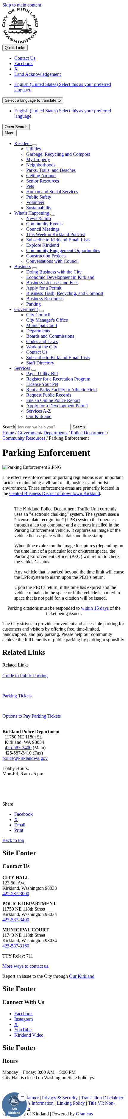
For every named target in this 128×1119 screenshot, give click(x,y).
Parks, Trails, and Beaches (51, 170)
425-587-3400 (18, 747)
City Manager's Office (47, 320)
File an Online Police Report (53, 400)
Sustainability (38, 207)
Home (8, 432)
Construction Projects (46, 255)
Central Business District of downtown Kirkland (54, 493)
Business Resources (44, 298)
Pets (30, 186)
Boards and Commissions (50, 336)
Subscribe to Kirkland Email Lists (58, 239)
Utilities (33, 148)
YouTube (23, 1029)
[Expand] (34, 145)
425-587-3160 (15, 945)
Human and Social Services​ (52, 191)
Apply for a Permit (43, 287)
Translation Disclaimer (102, 1097)
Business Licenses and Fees (52, 282)
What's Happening (31, 213)
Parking (33, 304)
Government (26, 309)
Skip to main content (21, 4)
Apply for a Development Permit (57, 405)
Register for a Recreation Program (58, 378)
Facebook (23, 1013)
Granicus (84, 1113)
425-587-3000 (15, 893)
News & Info (38, 218)
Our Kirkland (38, 416)
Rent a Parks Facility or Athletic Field (61, 389)
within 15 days (95, 608)
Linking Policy (71, 1103)
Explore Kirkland (42, 245)
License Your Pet (42, 384)
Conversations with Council (52, 261)
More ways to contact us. (25, 966)
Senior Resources (42, 180)
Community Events (44, 223)
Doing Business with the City (54, 271)
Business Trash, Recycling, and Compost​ (64, 293)
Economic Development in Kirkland (60, 277)
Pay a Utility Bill (42, 373)
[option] (70, 87)
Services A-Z (38, 411)
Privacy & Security (60, 1097)
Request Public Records (48, 394)
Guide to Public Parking (25, 675)
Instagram (23, 1018)
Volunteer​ (35, 202)
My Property (38, 159)
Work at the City (41, 346)
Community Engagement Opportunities (63, 250)
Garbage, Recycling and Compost (58, 154)
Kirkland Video (28, 1035)
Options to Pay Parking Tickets (31, 716)
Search (8, 426)
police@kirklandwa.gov (25, 758)
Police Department (89, 432)
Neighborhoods (40, 164)
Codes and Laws (42, 341)
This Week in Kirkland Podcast (55, 234)
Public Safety (38, 196)
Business (22, 266)
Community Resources (24, 438)
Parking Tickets (17, 695)
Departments (38, 330)
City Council (38, 314)
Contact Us (36, 352)
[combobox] (32, 100)
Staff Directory (40, 362)
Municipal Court (41, 325)
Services (22, 368)
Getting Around (41, 175)
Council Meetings (43, 229)
